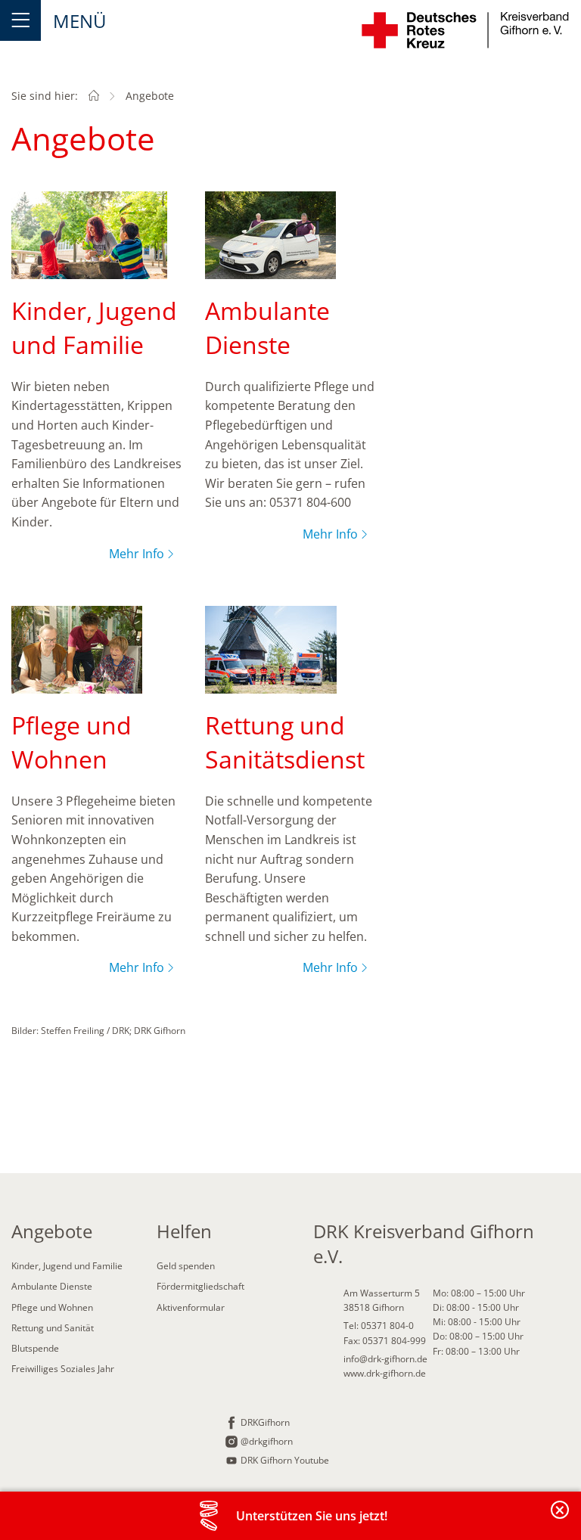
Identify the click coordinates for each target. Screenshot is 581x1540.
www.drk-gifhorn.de (384, 1373)
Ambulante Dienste (51, 1286)
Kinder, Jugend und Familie (67, 1265)
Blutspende (35, 1348)
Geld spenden (186, 1265)
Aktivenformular (191, 1307)
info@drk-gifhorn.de (385, 1358)
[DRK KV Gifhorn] (94, 95)
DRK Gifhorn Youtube (285, 1460)
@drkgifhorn (267, 1441)
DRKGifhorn (265, 1422)
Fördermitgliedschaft (200, 1286)
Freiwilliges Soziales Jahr (62, 1368)
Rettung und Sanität (52, 1327)
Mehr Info (136, 553)
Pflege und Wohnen (52, 1307)
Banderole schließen (560, 1518)
